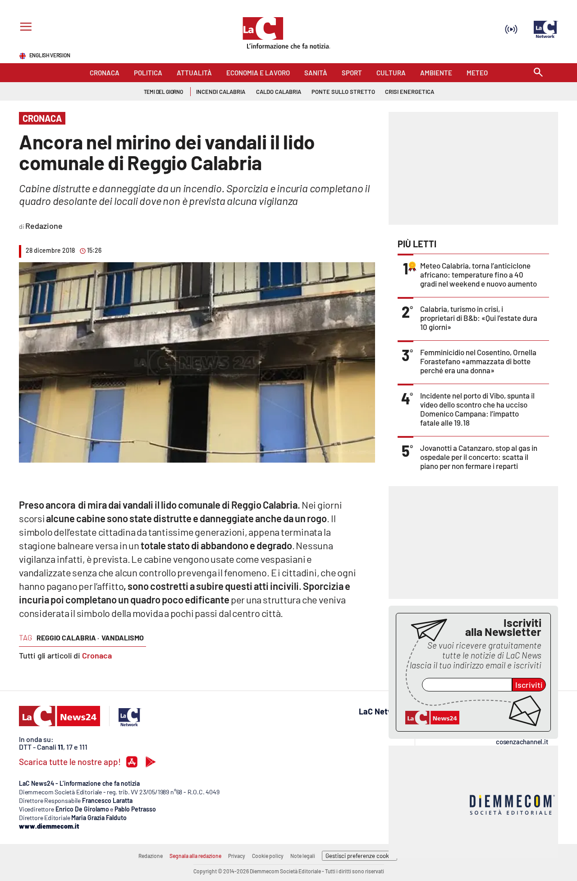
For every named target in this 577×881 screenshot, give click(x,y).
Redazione (150, 856)
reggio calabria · (68, 637)
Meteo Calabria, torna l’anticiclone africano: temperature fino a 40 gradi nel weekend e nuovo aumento (478, 274)
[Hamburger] (24, 28)
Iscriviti (529, 685)
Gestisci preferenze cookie (359, 855)
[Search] (538, 73)
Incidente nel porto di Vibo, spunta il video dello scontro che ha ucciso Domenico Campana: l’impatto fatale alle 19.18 (477, 409)
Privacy (236, 856)
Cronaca (97, 655)
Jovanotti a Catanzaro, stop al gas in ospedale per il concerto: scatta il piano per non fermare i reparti (478, 456)
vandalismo (122, 637)
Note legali (302, 856)
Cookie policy (268, 856)
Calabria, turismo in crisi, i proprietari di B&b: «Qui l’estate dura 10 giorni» (478, 317)
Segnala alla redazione (195, 856)
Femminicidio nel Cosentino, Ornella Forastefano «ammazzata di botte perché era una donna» (478, 361)
